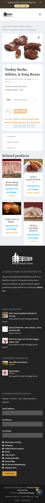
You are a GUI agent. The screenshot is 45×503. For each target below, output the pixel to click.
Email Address (8, 409)
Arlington (8, 445)
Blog (37, 497)
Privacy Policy (33, 488)
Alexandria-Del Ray (12, 442)
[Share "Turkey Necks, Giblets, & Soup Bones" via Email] (28, 126)
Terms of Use (22, 490)
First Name (7, 420)
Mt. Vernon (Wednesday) (14, 465)
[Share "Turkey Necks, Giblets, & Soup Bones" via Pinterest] (24, 126)
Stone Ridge (9, 461)
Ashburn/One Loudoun (14, 449)
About (17, 500)
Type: (9, 100)
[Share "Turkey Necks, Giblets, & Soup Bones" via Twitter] (20, 126)
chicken (37, 123)
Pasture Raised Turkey (30, 119)
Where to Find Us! (12, 497)
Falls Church (9, 455)
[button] (39, 38)
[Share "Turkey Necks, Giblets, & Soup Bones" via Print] (33, 126)
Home (4, 26)
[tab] (22, 136)
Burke (7, 452)
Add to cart (20, 111)
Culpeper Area (10, 468)
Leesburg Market (11, 458)
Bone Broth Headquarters (15, 123)
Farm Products (13, 26)
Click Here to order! (22, 6)
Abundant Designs (27, 493)
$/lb (31, 123)
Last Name (6, 431)
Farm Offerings (27, 497)
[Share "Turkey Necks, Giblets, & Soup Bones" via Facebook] (15, 126)
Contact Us (25, 500)
